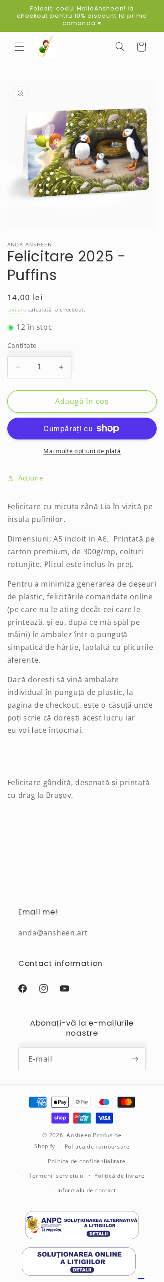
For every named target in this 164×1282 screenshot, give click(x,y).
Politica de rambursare (97, 1146)
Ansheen (79, 1135)
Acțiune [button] (30, 477)
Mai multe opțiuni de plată (82, 451)
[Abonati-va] (134, 1058)
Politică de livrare (119, 1175)
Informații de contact (86, 1190)
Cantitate (22, 345)
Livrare (16, 309)
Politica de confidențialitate (86, 1161)
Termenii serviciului (57, 1175)
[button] (19, 46)
